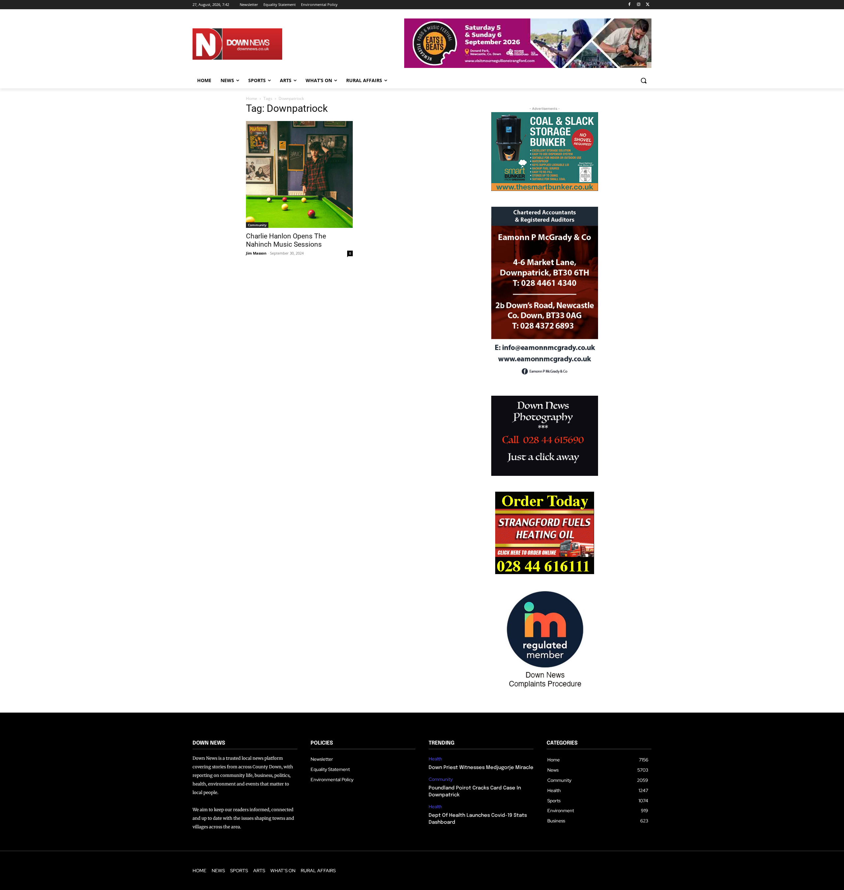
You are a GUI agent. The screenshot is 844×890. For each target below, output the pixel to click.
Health (435, 759)
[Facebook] (629, 5)
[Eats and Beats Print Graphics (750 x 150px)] (527, 66)
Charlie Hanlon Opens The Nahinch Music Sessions (286, 240)
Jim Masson (256, 253)
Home (251, 98)
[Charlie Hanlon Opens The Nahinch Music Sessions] (299, 174)
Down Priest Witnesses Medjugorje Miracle (481, 767)
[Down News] (261, 44)
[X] (647, 5)
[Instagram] (638, 5)
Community (257, 225)
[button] (643, 80)
